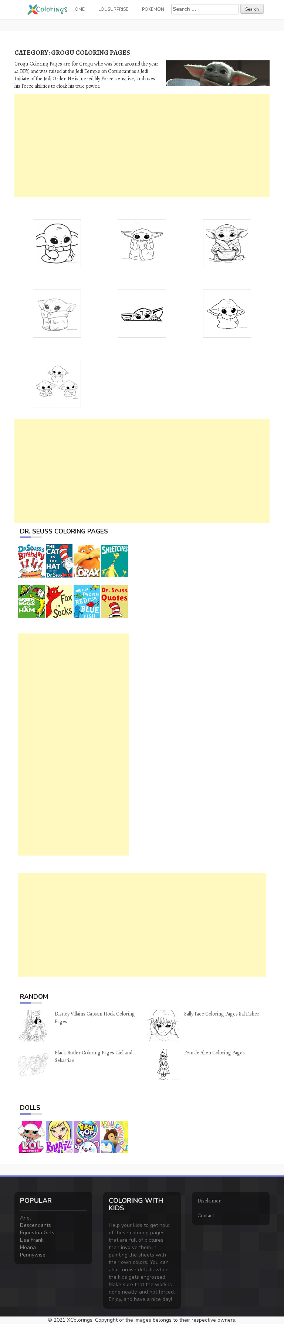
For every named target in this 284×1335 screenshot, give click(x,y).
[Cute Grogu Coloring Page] (57, 383)
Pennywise (32, 1254)
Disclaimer (209, 1200)
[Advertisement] (142, 145)
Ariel (25, 1217)
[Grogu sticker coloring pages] (142, 313)
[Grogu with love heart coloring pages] (142, 242)
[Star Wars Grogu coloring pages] (57, 242)
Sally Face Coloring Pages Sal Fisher (221, 1013)
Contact (205, 1215)
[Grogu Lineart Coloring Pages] (227, 313)
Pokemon (153, 9)
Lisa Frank (32, 1240)
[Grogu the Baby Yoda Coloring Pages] (57, 313)
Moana (28, 1247)
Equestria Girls (37, 1232)
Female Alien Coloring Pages (214, 1052)
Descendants (35, 1225)
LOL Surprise (113, 9)
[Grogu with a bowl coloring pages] (227, 242)
